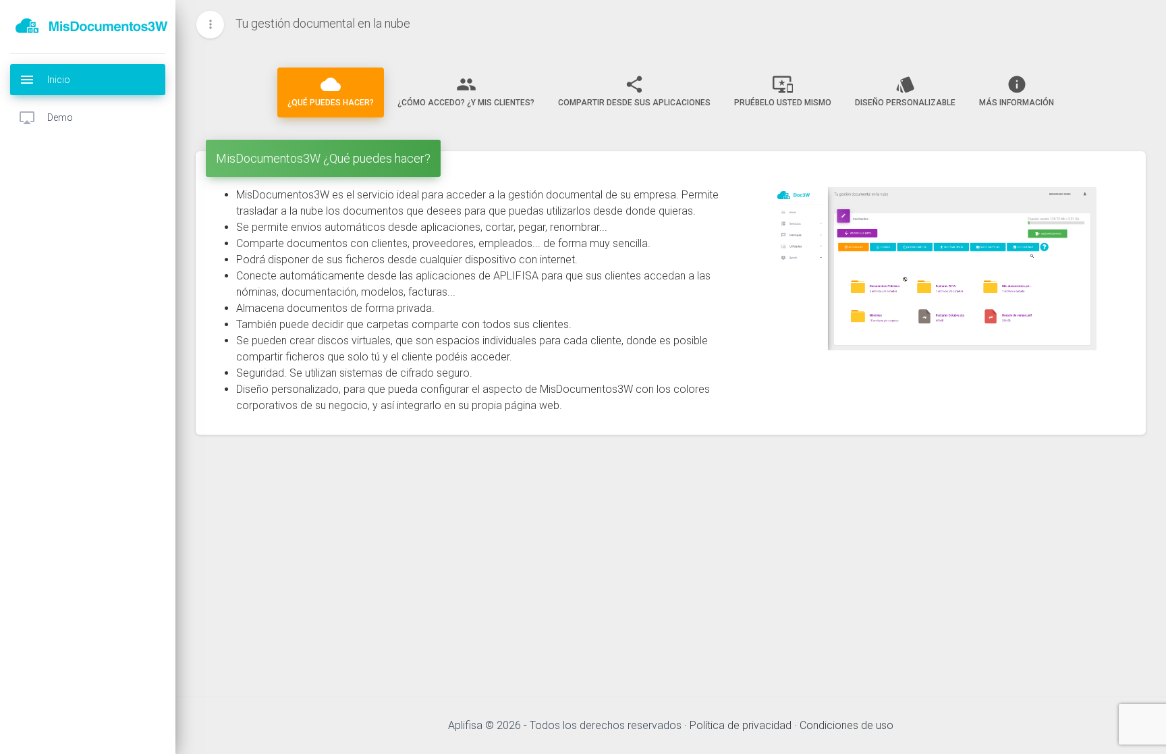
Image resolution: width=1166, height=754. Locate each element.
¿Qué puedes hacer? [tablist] (330, 90)
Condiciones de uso (846, 725)
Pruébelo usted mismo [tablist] (782, 90)
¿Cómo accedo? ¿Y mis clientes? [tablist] (465, 90)
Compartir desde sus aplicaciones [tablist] (634, 90)
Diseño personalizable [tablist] (905, 90)
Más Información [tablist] (1016, 90)
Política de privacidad (741, 725)
